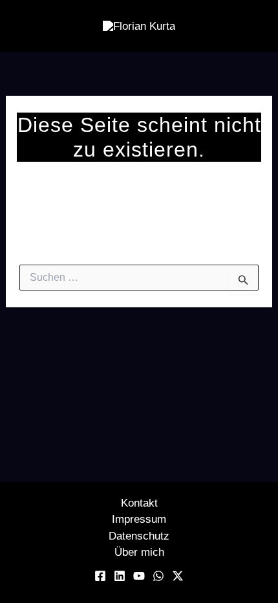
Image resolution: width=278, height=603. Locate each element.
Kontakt (139, 503)
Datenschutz (139, 536)
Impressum (139, 519)
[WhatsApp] (158, 576)
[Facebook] (100, 576)
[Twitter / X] (178, 576)
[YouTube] (139, 576)
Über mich (139, 552)
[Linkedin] (119, 576)
